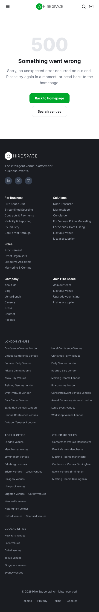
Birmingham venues (17, 456)
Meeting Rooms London (66, 378)
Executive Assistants (18, 261)
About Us (10, 285)
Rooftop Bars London (64, 370)
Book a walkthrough (18, 233)
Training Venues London (19, 385)
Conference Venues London (21, 348)
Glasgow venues (15, 479)
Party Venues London (64, 363)
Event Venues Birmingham (68, 471)
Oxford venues (13, 516)
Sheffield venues (36, 516)
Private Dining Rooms (18, 370)
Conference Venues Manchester (71, 442)
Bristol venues (13, 471)
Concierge (60, 215)
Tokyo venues (13, 557)
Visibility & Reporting (18, 221)
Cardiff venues (37, 493)
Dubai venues (13, 550)
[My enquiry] (91, 6)
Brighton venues (15, 493)
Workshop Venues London (67, 415)
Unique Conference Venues (21, 355)
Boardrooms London (63, 385)
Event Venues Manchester (68, 449)
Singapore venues (15, 565)
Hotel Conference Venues (66, 348)
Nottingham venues (17, 508)
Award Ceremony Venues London (71, 400)
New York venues (15, 535)
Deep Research (63, 204)
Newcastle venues (15, 501)
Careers (10, 302)
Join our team (62, 285)
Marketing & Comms (18, 267)
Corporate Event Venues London (71, 392)
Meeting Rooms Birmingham (69, 479)
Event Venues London (18, 392)
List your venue (63, 233)
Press (8, 308)
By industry (12, 227)
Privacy (42, 600)
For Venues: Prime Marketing (72, 221)
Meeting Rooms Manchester (69, 456)
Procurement (13, 250)
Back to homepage (49, 98)
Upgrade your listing (66, 296)
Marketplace (61, 209)
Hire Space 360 (15, 204)
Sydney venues (14, 572)
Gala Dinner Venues (16, 400)
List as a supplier (64, 238)
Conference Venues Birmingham (71, 464)
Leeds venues (34, 471)
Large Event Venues (63, 407)
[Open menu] (8, 6)
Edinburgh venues (16, 464)
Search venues (49, 111)
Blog (7, 290)
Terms (57, 600)
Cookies (72, 600)
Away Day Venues (15, 378)
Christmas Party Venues (65, 355)
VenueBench (13, 296)
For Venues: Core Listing (69, 227)
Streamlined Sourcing (19, 209)
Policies (10, 319)
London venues (14, 442)
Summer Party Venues (18, 363)
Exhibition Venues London (21, 407)
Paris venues (12, 543)
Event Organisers (16, 256)
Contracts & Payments (19, 215)
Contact (10, 314)
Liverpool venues (15, 486)
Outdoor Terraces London (20, 422)
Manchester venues (16, 449)
